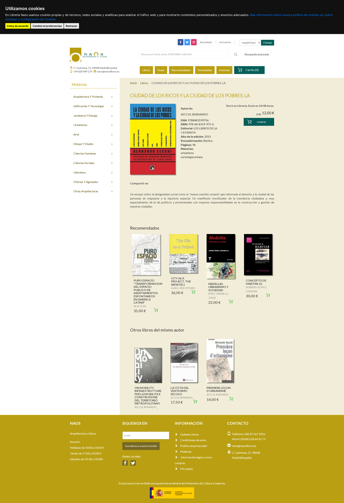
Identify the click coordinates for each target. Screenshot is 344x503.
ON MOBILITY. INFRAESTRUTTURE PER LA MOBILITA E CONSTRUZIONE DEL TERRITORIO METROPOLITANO (148, 395)
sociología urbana (192, 157)
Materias (186, 451)
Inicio (133, 83)
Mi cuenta (186, 468)
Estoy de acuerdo (17, 25)
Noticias (224, 70)
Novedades (205, 70)
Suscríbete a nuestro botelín (141, 445)
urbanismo (187, 152)
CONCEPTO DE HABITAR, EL (256, 282)
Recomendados (181, 70)
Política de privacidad (193, 445)
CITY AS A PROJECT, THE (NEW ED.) (181, 281)
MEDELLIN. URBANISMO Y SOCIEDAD (218, 287)
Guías (160, 70)
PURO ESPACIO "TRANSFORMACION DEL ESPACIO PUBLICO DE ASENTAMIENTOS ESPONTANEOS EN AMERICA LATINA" (148, 291)
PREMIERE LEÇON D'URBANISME (219, 389)
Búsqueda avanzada (257, 54)
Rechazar (71, 25)
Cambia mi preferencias (47, 25)
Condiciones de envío (193, 440)
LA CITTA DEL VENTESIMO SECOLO (180, 391)
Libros (146, 70)
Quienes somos (189, 434)
